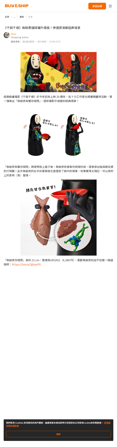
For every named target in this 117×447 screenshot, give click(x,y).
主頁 (7, 16)
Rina (13, 34)
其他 (22, 16)
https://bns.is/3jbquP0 (26, 264)
